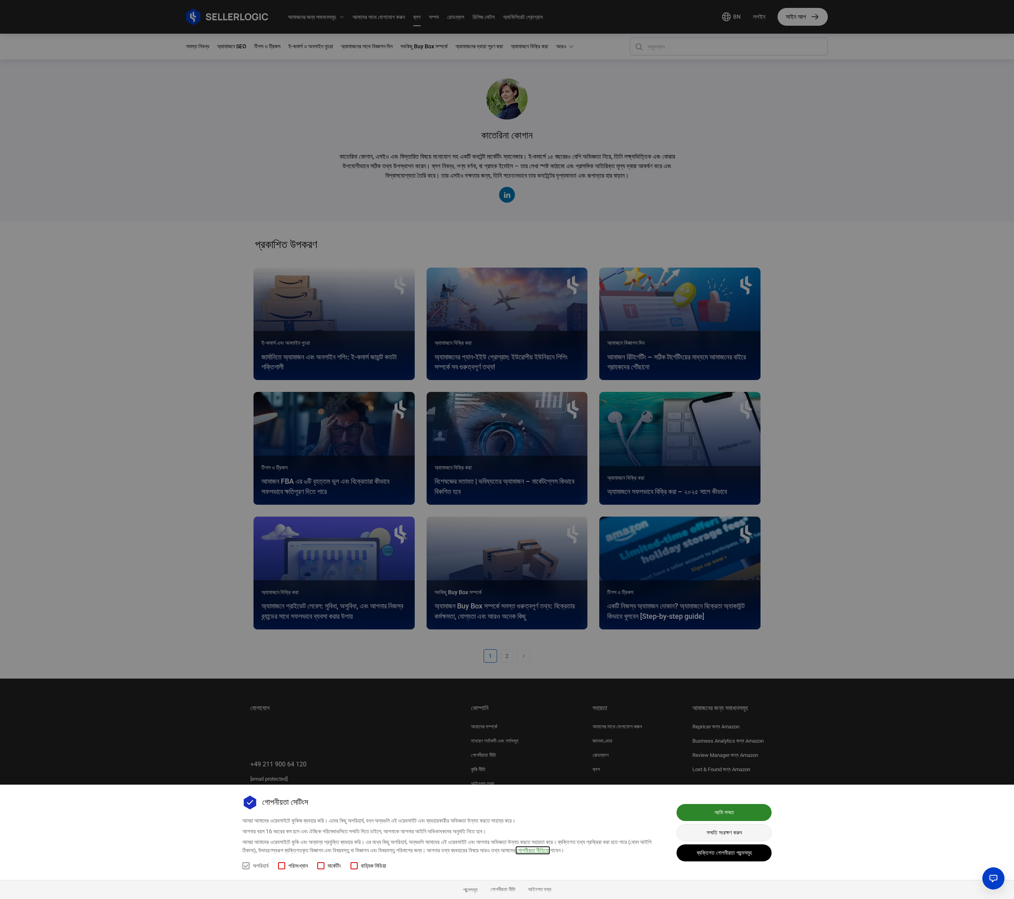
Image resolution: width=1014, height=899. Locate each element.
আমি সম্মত (724, 812)
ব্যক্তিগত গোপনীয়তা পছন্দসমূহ (724, 853)
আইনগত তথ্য (539, 889)
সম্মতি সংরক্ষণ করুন (724, 832)
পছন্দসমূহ (470, 890)
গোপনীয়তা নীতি (502, 889)
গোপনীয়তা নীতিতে (533, 850)
